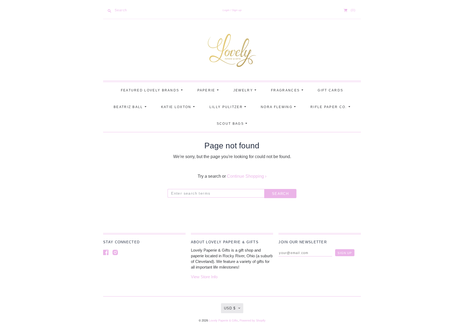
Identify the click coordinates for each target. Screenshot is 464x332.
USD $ (229, 308)
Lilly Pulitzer (226, 107)
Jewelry (243, 90)
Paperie (207, 90)
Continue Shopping (246, 176)
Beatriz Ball (129, 107)
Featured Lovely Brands (151, 90)
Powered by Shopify (253, 320)
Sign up (237, 10)
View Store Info (204, 276)
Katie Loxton (177, 107)
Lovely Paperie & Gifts (223, 320)
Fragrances (286, 90)
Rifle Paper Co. (329, 107)
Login (226, 10)
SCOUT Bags (231, 123)
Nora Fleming (277, 107)
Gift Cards (330, 90)
